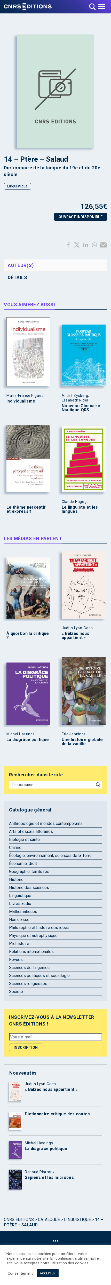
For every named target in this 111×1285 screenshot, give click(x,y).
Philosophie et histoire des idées (39, 927)
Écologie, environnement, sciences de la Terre (50, 855)
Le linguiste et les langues (80, 509)
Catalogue (49, 1219)
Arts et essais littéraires (31, 831)
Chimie (15, 847)
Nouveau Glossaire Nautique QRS (81, 408)
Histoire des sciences (29, 887)
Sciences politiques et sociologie (39, 975)
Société (16, 991)
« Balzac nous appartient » (75, 636)
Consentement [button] (20, 1273)
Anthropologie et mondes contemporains (46, 823)
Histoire (16, 879)
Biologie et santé (24, 839)
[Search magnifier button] (98, 785)
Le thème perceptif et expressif (26, 509)
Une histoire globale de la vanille (82, 742)
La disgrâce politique (27, 740)
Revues (16, 959)
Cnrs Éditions (19, 1219)
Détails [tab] (17, 277)
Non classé (19, 919)
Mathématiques (23, 911)
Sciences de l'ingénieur (30, 967)
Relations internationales (31, 951)
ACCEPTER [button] (48, 1273)
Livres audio (20, 903)
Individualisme (20, 401)
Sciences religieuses (28, 983)
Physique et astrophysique (33, 935)
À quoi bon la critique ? (27, 636)
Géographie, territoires (29, 871)
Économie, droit (23, 863)
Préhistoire (19, 943)
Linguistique (17, 186)
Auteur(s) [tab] (21, 265)
